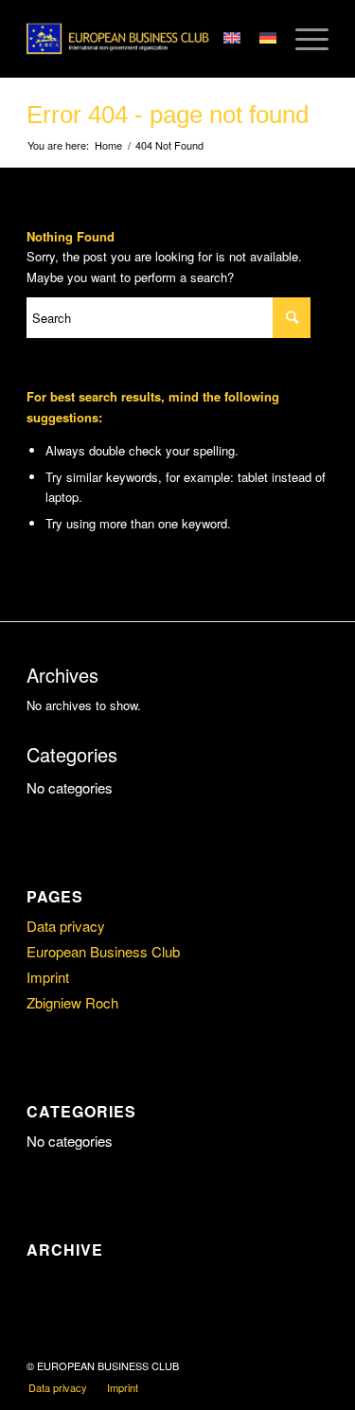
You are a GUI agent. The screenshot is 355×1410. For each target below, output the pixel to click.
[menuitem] (58, 1387)
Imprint (48, 977)
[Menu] (302, 39)
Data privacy (66, 926)
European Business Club (103, 951)
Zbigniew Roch (72, 1002)
